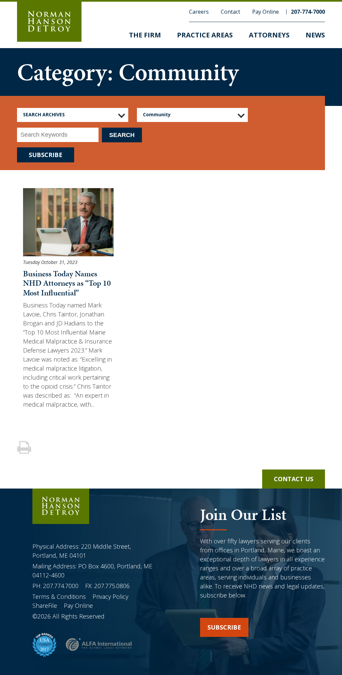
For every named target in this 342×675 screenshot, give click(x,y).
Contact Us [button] (293, 479)
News (315, 34)
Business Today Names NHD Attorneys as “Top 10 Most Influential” (67, 283)
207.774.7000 (60, 586)
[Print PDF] (25, 448)
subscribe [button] (224, 627)
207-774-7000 (308, 11)
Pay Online (265, 11)
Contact (230, 11)
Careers (199, 11)
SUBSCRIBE (45, 155)
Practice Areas (205, 34)
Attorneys (269, 34)
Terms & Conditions (60, 596)
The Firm (145, 34)
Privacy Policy (110, 596)
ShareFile (44, 605)
